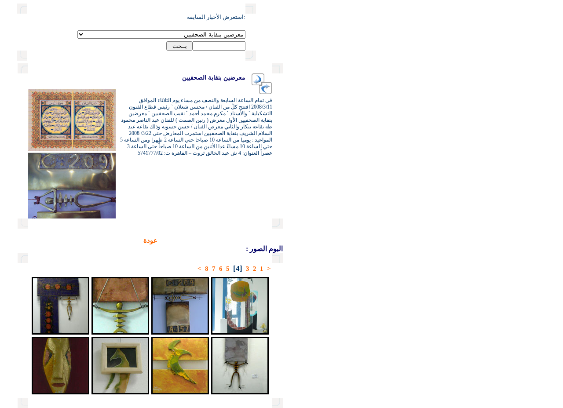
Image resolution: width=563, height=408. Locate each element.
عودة (150, 240)
